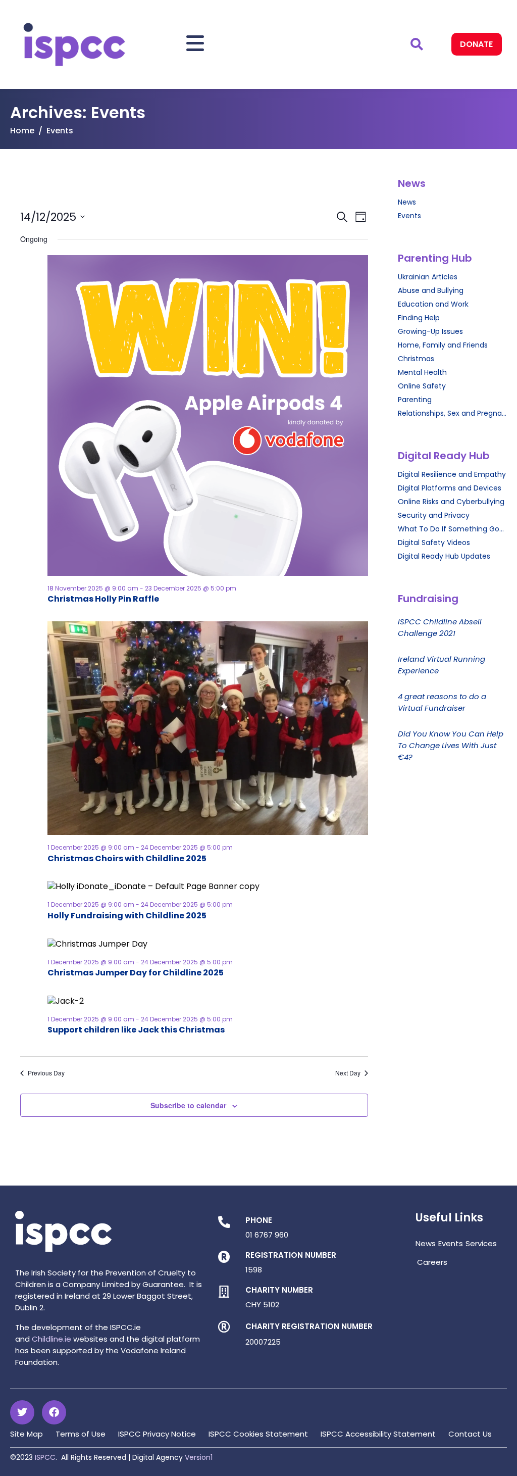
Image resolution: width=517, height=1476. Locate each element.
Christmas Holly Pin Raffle (103, 599)
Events (409, 216)
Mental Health (422, 372)
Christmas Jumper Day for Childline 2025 (135, 972)
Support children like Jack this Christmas (136, 1030)
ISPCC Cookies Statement (258, 1434)
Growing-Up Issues (430, 331)
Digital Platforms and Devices (449, 488)
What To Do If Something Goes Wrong (452, 529)
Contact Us (470, 1434)
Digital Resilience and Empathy (452, 474)
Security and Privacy (434, 515)
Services (481, 1243)
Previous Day (46, 1073)
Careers (432, 1262)
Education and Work (433, 304)
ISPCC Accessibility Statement (378, 1434)
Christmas (416, 359)
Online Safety (422, 386)
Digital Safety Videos (434, 542)
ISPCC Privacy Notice (157, 1434)
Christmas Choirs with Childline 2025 (126, 858)
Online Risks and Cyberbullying (451, 502)
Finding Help (419, 318)
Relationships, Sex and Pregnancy (452, 413)
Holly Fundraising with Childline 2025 (126, 915)
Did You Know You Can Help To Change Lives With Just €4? (450, 745)
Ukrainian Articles (427, 277)
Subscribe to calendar (188, 1105)
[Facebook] (54, 1412)
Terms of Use (81, 1434)
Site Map (26, 1434)
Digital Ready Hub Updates (444, 556)
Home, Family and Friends (443, 345)
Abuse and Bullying (430, 290)
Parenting (415, 400)
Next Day (347, 1073)
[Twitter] (22, 1412)
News (407, 202)
